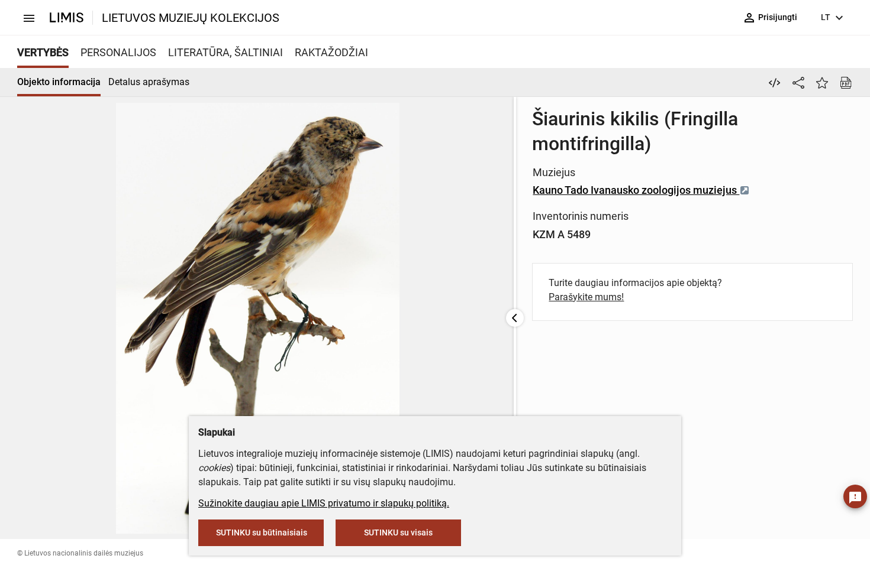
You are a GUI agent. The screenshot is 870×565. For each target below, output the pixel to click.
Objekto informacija (59, 81)
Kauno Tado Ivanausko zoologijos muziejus (636, 190)
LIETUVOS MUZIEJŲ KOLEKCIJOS (190, 18)
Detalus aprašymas (148, 81)
